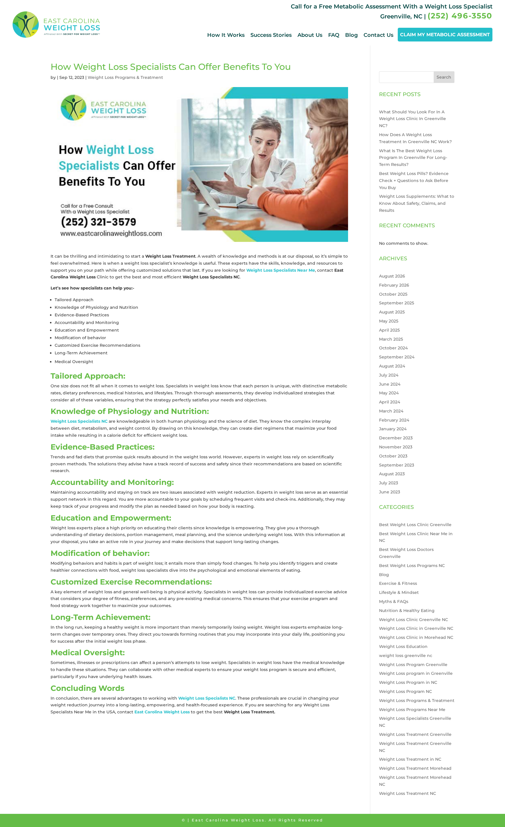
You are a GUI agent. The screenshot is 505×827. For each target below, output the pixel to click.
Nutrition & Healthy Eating (407, 610)
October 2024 (393, 348)
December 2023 (396, 438)
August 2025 (392, 312)
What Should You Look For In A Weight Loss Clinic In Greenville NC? (412, 119)
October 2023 (393, 456)
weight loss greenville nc (405, 655)
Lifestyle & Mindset (399, 592)
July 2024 (388, 375)
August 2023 (392, 473)
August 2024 (392, 366)
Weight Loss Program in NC (408, 682)
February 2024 (394, 420)
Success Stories (271, 35)
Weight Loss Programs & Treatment (125, 77)
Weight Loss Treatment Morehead (415, 768)
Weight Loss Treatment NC (407, 793)
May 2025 (388, 321)
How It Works (226, 35)
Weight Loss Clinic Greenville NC (413, 619)
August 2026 (392, 276)
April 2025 (389, 330)
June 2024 (389, 384)
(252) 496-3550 (460, 15)
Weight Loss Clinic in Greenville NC (416, 628)
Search (444, 77)
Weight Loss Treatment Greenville (415, 734)
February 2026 (394, 285)
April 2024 (389, 402)
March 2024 (391, 411)
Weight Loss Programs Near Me (412, 709)
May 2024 (389, 393)
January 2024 (393, 428)
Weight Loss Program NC (405, 691)
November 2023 (395, 447)
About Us (310, 35)
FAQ (333, 35)
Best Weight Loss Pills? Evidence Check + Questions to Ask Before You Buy (414, 180)
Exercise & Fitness (398, 583)
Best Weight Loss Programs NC (412, 565)
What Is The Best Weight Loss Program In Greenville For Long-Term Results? (413, 157)
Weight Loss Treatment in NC (410, 759)
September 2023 (396, 465)
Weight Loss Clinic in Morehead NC (416, 637)
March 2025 (391, 339)
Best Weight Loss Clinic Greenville (415, 524)
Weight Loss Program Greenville (413, 664)
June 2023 (389, 492)
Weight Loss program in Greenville (416, 673)
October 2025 (393, 294)
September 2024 (396, 357)
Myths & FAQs (393, 601)
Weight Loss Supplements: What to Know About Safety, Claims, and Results (416, 203)
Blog (351, 35)
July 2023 (388, 483)
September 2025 (396, 303)
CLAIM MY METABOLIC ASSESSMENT (445, 34)
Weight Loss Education (403, 646)
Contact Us (378, 35)
